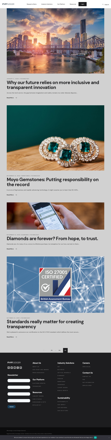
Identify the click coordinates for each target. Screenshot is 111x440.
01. (52, 350)
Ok (95, 437)
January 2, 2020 (13, 78)
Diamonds (25, 234)
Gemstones (26, 175)
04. (60, 350)
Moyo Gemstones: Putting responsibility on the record (52, 182)
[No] (109, 437)
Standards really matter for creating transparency (45, 324)
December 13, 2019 (13, 175)
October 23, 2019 (13, 318)
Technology (24, 78)
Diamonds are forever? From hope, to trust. (52, 238)
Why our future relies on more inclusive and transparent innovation (53, 85)
